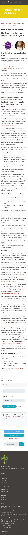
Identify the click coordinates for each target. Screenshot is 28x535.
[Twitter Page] (4, 466)
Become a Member (6, 526)
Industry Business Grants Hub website (12, 281)
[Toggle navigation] (25, 2)
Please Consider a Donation (8, 524)
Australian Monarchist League (11, 2)
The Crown (3, 498)
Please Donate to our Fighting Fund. (10, 510)
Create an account (14, 438)
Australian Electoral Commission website (13, 291)
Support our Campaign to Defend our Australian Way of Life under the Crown (13, 520)
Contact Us (4, 483)
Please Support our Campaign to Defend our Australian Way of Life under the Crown (12, 507)
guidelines (18, 170)
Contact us (10, 363)
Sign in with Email (14, 435)
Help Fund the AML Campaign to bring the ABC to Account (13, 515)
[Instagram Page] (6, 466)
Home (2, 24)
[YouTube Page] (9, 466)
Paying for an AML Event (7, 518)
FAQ (2, 476)
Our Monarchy (4, 489)
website (9, 259)
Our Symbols (4, 500)
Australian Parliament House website (12, 294)
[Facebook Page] (1, 466)
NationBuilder (24, 533)
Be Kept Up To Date (6, 528)
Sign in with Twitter (15, 431)
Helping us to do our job (7, 512)
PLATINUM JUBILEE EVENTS (17, 24)
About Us (3, 481)
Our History (4, 478)
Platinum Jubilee (7, 69)
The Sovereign (4, 491)
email (7, 531)
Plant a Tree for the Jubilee (8, 125)
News (7, 24)
